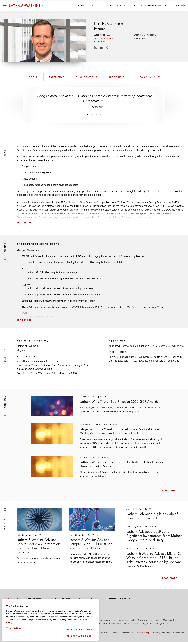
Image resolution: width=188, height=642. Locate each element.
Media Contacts (73, 599)
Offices (53, 599)
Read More (169, 490)
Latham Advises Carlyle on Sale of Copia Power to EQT (152, 516)
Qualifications (86, 77)
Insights (136, 5)
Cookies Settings (13, 628)
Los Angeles (117, 620)
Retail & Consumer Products (147, 360)
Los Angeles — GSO (158, 620)
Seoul (104, 623)
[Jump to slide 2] (92, 114)
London (107, 620)
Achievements (118, 5)
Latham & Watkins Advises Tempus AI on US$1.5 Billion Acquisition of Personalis (90, 544)
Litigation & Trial (146, 346)
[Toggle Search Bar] (177, 5)
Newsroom (35, 599)
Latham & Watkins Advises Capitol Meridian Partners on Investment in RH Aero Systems (38, 546)
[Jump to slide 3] (96, 114)
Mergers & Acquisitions (171, 346)
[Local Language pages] (183, 5)
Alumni (111, 599)
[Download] (96, 47)
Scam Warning (143, 633)
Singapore (127, 623)
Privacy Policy (127, 633)
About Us (95, 599)
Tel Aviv (137, 623)
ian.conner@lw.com (103, 38)
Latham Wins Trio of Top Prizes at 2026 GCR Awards (119, 402)
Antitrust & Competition (144, 35)
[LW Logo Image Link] (26, 5)
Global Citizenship (157, 5)
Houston (98, 620)
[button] (100, 216)
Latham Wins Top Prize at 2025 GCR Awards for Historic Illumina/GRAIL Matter (122, 464)
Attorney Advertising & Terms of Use (168, 633)
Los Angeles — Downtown (136, 620)
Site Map (114, 633)
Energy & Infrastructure (121, 357)
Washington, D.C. (161, 623)
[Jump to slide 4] (100, 114)
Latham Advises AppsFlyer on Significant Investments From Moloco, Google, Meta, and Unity (154, 536)
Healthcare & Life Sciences (152, 357)
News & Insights (149, 77)
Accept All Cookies (79, 629)
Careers (126, 599)
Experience (56, 77)
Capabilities (98, 5)
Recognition (118, 77)
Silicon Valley (115, 623)
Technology (139, 39)
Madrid (171, 620)
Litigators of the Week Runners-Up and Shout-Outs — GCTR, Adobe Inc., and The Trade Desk (119, 431)
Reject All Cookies (79, 636)
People (82, 5)
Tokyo (145, 623)
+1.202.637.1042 (102, 41)
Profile (32, 77)
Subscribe (14, 599)
